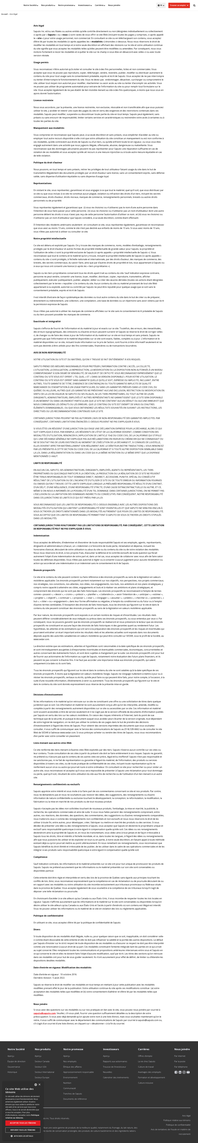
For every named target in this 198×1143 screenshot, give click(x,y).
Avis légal (186, 1115)
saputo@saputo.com (45, 1013)
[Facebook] (176, 1072)
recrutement (184, 1134)
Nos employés (70, 1061)
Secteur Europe (42, 1077)
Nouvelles (107, 1072)
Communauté (69, 1088)
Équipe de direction (16, 1061)
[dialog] (23, 1110)
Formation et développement (151, 1077)
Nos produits (47, 5)
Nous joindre (114, 5)
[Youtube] (188, 1072)
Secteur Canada (42, 1061)
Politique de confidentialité (178, 1124)
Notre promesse (65, 5)
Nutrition (67, 1082)
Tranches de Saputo (72, 1093)
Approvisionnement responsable (78, 1072)
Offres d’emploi (145, 1056)
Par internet (179, 1056)
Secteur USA (40, 1066)
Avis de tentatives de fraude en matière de (170, 1129)
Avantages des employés (149, 1072)
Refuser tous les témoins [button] (23, 1130)
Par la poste (179, 1061)
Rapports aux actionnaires (115, 1061)
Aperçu (11, 1056)
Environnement (70, 1077)
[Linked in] (180, 1072)
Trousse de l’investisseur (114, 1066)
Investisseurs (84, 5)
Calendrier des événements (116, 1077)
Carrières (99, 5)
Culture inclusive (145, 1082)
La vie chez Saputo (146, 1061)
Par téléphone (180, 1066)
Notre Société (30, 5)
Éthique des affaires (72, 1066)
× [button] (39, 1085)
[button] (22, 1136)
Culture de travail (146, 1066)
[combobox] (35, 1084)
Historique (12, 1072)
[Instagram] (184, 1072)
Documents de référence (75, 1099)
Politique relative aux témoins (176, 1120)
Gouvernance (14, 1066)
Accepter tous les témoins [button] (23, 1123)
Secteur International (44, 1072)
